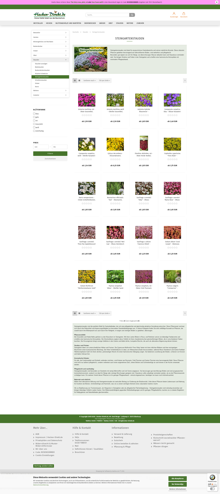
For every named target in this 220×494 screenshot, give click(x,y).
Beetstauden (39, 67)
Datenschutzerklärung (40, 485)
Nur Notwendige (177, 484)
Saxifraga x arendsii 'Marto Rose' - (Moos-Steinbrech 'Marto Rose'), (172, 199)
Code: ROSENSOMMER (45, 452)
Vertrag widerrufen (43, 466)
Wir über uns (41, 449)
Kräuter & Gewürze (41, 73)
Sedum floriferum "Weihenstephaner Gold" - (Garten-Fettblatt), (87, 287)
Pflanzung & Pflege (122, 447)
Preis (35, 143)
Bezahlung (118, 437)
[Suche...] (132, 15)
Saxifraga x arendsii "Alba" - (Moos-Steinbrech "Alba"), (144, 199)
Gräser (102, 23)
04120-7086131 (81, 443)
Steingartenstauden (42, 77)
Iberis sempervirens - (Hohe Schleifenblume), (86, 199)
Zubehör (140, 23)
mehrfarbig (40, 131)
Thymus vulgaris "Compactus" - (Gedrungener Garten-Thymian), (172, 287)
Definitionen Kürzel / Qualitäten (89, 449)
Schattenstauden (41, 80)
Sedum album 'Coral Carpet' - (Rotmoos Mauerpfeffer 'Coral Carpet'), (172, 243)
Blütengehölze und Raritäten (68, 23)
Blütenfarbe (39, 110)
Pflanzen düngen (160, 446)
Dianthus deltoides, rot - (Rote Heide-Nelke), (144, 154)
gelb (37, 117)
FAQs (77, 437)
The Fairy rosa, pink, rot (79, 2)
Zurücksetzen (50, 159)
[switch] (212, 488)
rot (37, 121)
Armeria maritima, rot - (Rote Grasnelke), (86, 110)
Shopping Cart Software (103, 471)
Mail (76, 446)
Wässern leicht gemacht (163, 443)
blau (37, 114)
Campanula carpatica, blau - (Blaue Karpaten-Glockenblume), (172, 110)
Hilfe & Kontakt (81, 434)
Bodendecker (90, 23)
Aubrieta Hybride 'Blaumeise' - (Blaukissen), (144, 110)
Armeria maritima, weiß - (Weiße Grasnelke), (115, 110)
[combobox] (89, 80)
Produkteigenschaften (163, 435)
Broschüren (80, 452)
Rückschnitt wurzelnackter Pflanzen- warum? (169, 439)
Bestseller (38, 23)
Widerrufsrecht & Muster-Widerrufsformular (47, 445)
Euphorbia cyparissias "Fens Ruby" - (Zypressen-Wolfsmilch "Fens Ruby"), (172, 154)
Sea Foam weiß (97, 2)
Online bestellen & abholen (126, 444)
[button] (174, 15)
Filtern (50, 154)
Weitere (130, 23)
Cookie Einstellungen (45, 455)
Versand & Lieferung (123, 434)
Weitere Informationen (177, 489)
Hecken (49, 23)
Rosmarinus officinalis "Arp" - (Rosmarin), (115, 199)
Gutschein (118, 440)
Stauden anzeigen (41, 64)
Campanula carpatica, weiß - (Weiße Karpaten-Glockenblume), (87, 154)
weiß (37, 128)
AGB (37, 434)
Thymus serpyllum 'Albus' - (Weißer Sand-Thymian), (115, 287)
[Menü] (216, 474)
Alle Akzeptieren (178, 479)
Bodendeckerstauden (42, 70)
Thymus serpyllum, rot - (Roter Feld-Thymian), (144, 287)
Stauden (119, 23)
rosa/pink (39, 124)
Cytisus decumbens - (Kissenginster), (115, 154)
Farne (37, 86)
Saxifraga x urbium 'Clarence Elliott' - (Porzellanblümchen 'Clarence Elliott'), (144, 243)
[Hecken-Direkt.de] (49, 15)
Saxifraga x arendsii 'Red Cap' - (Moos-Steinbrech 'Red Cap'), (115, 243)
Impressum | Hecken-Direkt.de (49, 437)
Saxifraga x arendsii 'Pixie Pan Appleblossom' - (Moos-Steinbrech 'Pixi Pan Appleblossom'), (87, 243)
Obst (111, 23)
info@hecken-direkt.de (126, 421)
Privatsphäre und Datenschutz (49, 440)
